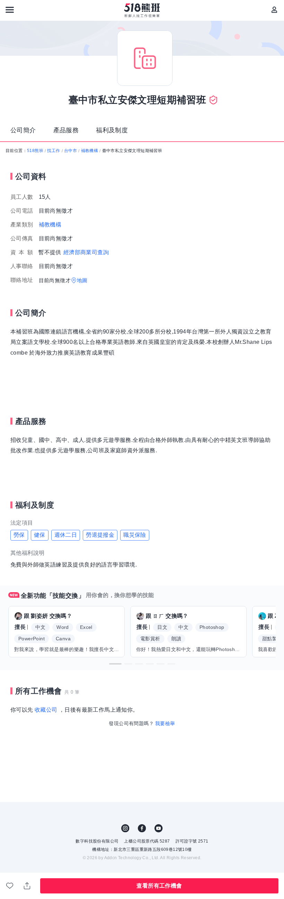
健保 (39, 535)
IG (125, 828)
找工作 (53, 150)
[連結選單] (10, 10)
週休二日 (65, 535)
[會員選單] (274, 10)
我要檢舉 (165, 723)
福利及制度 (112, 130)
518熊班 (35, 150)
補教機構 (89, 150)
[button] (115, 664)
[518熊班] (142, 10)
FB (142, 828)
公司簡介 (23, 130)
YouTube (158, 828)
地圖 (82, 280)
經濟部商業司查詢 (86, 252)
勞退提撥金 (100, 535)
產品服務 (66, 130)
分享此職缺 (27, 885)
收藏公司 (46, 710)
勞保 (19, 535)
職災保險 (134, 535)
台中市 (70, 150)
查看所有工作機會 (159, 886)
